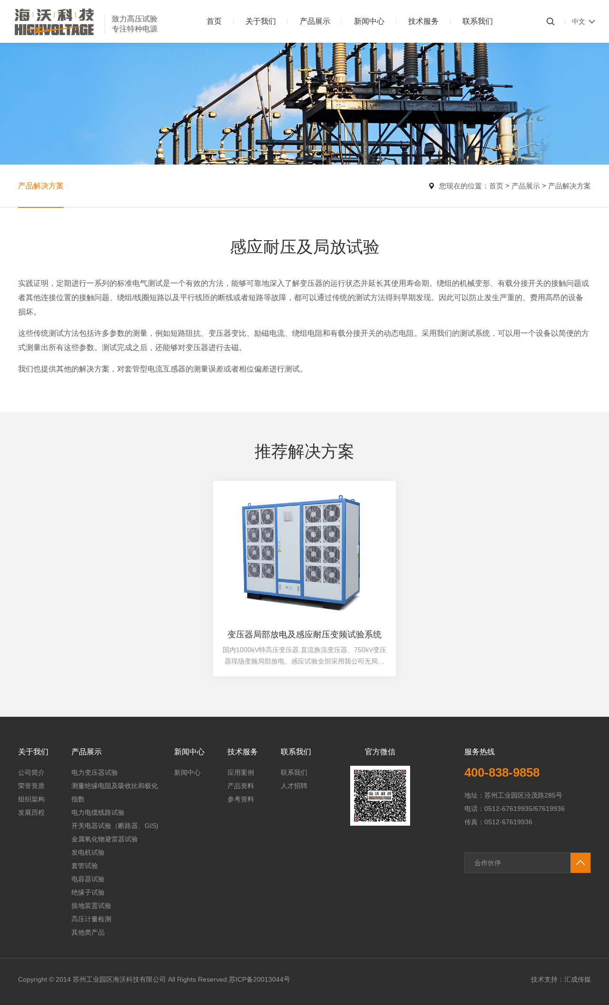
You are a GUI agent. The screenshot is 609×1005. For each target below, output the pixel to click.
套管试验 (84, 865)
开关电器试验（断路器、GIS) (114, 825)
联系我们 (477, 21)
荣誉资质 (31, 786)
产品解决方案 (41, 186)
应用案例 (240, 772)
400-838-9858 (502, 772)
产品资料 (240, 786)
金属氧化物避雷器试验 (104, 839)
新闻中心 (369, 21)
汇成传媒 (577, 979)
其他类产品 (88, 932)
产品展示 (315, 21)
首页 (214, 21)
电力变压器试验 (94, 772)
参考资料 (240, 799)
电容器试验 (88, 879)
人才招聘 (294, 786)
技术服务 (423, 21)
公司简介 (31, 772)
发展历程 (31, 812)
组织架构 (31, 799)
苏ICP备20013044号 (259, 979)
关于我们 (261, 21)
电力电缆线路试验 (98, 812)
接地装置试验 (91, 905)
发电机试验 (88, 852)
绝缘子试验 (88, 892)
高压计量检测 (91, 919)
